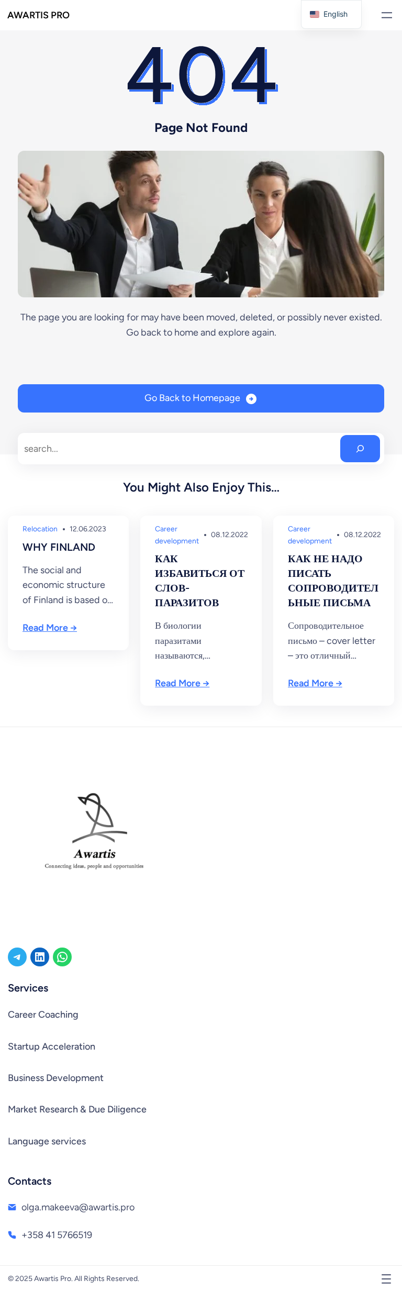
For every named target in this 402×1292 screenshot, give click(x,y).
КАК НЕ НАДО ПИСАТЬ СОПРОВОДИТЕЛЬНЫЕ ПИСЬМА (333, 580)
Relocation (40, 529)
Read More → (50, 627)
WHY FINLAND (59, 547)
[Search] (360, 448)
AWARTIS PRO (38, 15)
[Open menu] (387, 15)
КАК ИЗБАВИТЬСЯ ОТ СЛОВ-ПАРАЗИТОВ (199, 580)
